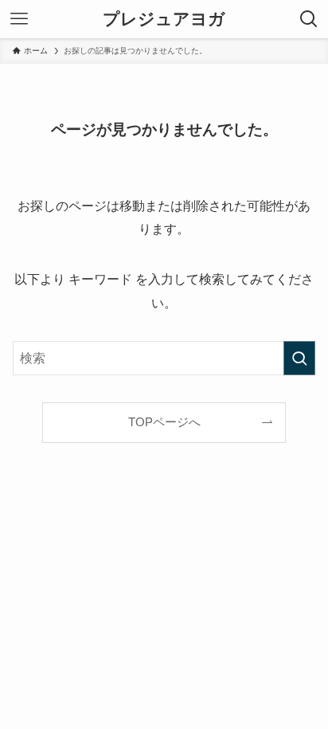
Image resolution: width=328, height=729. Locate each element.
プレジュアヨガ (164, 19)
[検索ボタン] (309, 19)
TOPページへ (164, 422)
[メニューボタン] (19, 19)
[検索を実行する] (299, 358)
